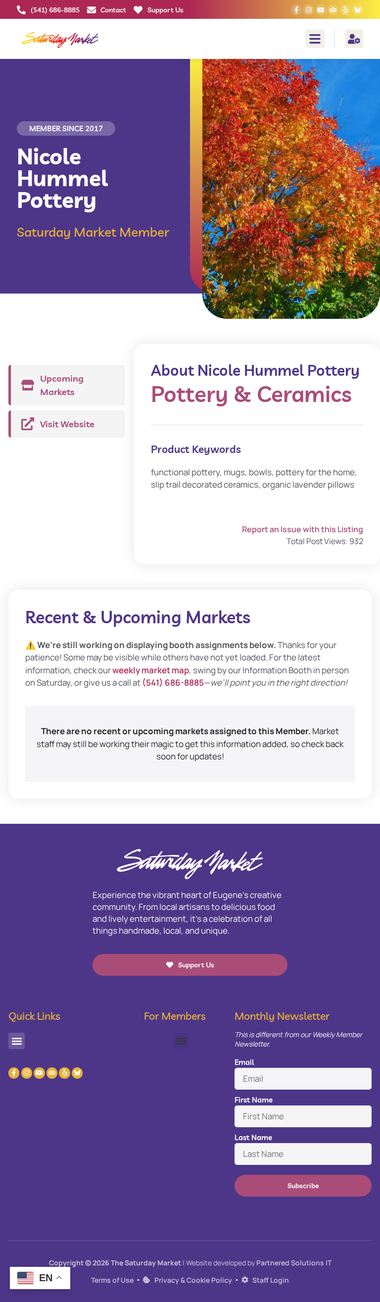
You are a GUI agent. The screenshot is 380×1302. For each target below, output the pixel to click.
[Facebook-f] (296, 9)
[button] (315, 39)
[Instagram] (308, 9)
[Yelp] (345, 9)
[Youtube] (320, 9)
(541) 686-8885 (173, 682)
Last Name (253, 1137)
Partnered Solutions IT (294, 1262)
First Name (254, 1099)
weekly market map (150, 670)
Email (244, 1062)
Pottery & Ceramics (251, 393)
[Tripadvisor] (333, 9)
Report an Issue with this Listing (302, 529)
